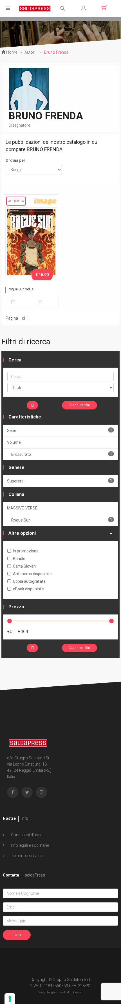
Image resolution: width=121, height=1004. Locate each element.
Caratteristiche (24, 417)
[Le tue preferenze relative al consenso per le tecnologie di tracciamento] (10, 998)
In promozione (26, 551)
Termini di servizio (26, 855)
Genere (16, 467)
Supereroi (59, 481)
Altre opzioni (22, 533)
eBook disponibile (28, 589)
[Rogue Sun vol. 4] (31, 245)
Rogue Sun (61, 520)
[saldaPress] (34, 8)
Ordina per (15, 160)
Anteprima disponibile (32, 574)
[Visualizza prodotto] (40, 301)
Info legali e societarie (29, 845)
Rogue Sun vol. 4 (20, 289)
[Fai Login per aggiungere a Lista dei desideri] (13, 301)
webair (79, 992)
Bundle (19, 558)
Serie (59, 430)
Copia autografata (29, 581)
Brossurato (61, 454)
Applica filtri (81, 405)
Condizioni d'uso (25, 835)
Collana (16, 494)
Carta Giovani (25, 566)
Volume (14, 442)
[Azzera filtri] (32, 405)
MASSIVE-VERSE (22, 508)
